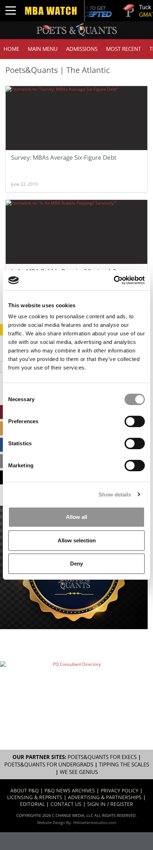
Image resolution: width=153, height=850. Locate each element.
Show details (115, 495)
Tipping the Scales (124, 764)
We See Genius (79, 772)
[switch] (135, 421)
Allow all (76, 517)
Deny (76, 564)
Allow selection (77, 540)
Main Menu (43, 49)
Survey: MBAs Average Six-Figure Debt (63, 157)
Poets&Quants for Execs (102, 757)
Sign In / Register (110, 804)
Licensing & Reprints (34, 797)
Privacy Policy (119, 790)
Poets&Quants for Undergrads (48, 764)
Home (11, 49)
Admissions (81, 49)
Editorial (32, 804)
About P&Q (24, 790)
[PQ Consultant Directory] (74, 684)
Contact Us (66, 804)
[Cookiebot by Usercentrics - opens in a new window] (114, 280)
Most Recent (123, 49)
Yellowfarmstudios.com (94, 822)
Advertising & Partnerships (105, 797)
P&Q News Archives (69, 790)
